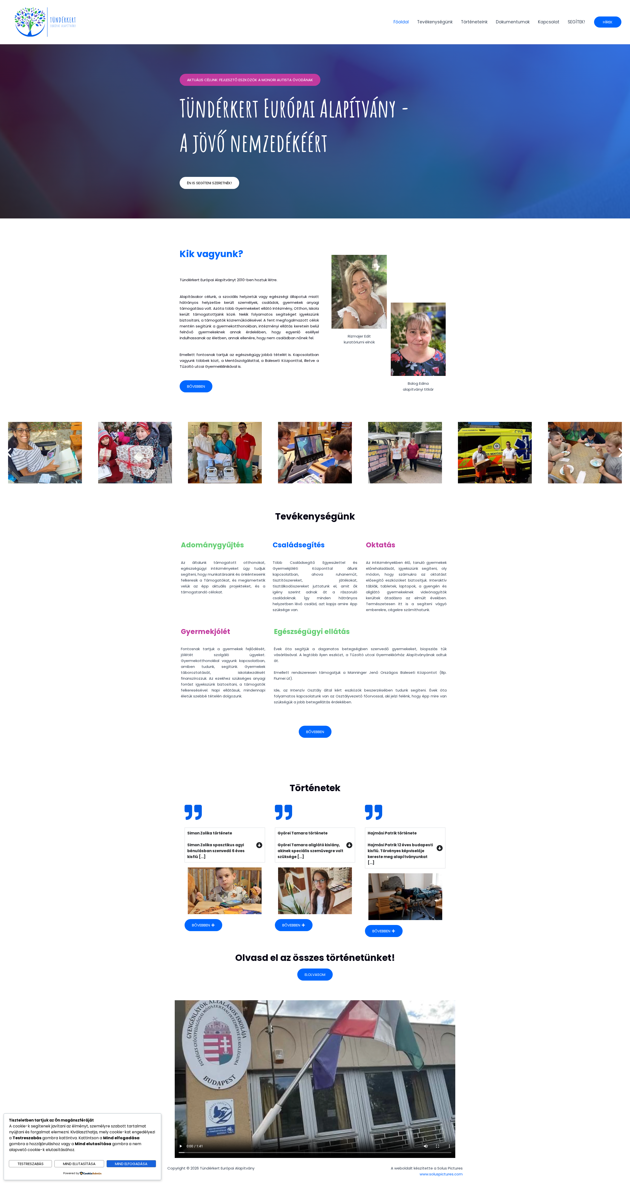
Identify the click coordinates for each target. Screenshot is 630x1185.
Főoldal (401, 22)
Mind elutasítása (79, 1163)
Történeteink (474, 22)
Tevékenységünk (435, 22)
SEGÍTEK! (576, 22)
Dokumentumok (513, 22)
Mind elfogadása (131, 1163)
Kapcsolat (548, 22)
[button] (607, 22)
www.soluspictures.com (441, 1174)
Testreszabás (30, 1163)
